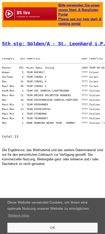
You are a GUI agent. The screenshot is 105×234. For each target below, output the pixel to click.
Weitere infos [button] (18, 215)
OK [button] (52, 228)
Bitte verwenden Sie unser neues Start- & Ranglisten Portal (79, 9)
